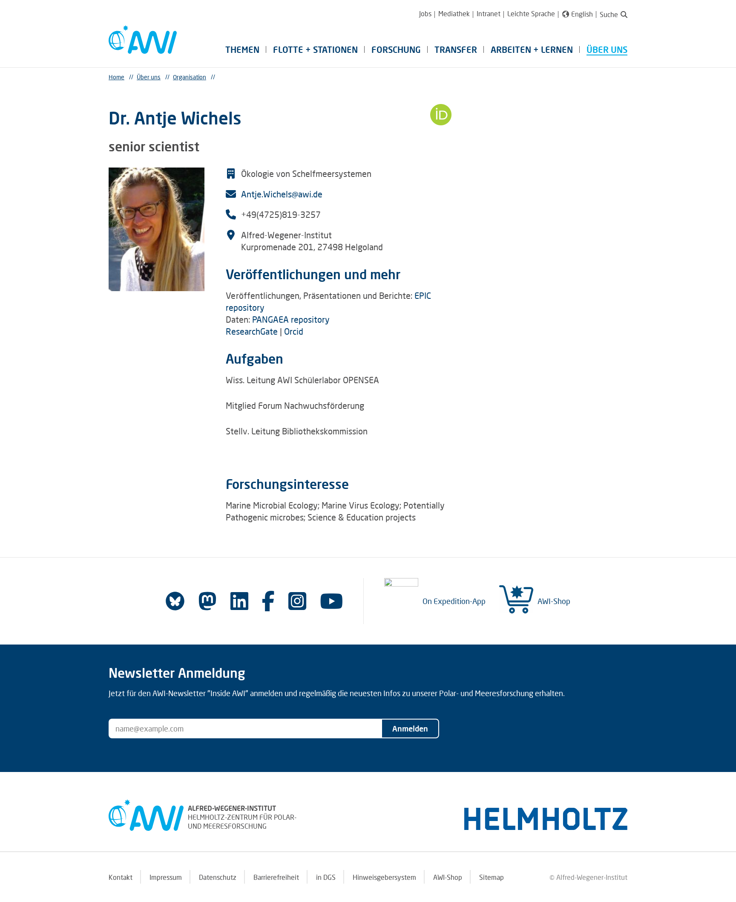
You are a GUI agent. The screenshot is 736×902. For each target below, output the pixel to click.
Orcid (293, 331)
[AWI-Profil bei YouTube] (331, 601)
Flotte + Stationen (315, 49)
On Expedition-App (454, 601)
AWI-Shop (554, 601)
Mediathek (454, 13)
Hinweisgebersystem (384, 877)
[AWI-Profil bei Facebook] (268, 601)
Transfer (455, 49)
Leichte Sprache (531, 13)
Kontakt (120, 877)
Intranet (488, 13)
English (582, 14)
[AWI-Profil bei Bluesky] (175, 601)
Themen (242, 49)
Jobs (425, 13)
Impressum (166, 877)
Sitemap (491, 877)
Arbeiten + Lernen (532, 49)
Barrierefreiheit (276, 877)
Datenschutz (217, 877)
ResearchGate (252, 331)
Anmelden (410, 728)
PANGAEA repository (291, 319)
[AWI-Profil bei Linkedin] (239, 601)
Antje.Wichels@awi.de (281, 194)
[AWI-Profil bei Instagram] (297, 601)
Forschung (396, 49)
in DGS (326, 877)
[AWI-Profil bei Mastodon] (207, 601)
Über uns (606, 49)
